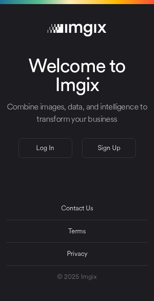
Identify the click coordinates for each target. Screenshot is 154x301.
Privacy (77, 254)
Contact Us (77, 208)
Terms (77, 231)
